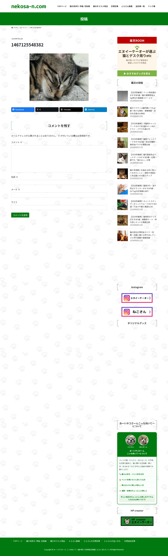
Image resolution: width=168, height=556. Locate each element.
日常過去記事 (129, 541)
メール (15, 189)
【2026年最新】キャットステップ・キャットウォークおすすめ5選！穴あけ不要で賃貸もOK (143, 204)
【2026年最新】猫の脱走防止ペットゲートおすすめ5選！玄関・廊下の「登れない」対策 (143, 157)
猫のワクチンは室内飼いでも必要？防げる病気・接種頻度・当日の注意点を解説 (143, 111)
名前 (14, 176)
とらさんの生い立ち (112, 541)
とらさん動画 (74, 541)
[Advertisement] (137, 264)
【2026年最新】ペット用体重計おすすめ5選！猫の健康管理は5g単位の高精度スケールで (143, 95)
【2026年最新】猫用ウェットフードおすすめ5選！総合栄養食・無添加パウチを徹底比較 (143, 142)
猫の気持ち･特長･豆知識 (36, 541)
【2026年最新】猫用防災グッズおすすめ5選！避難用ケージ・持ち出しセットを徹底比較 (143, 219)
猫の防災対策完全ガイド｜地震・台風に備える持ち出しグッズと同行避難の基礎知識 (143, 235)
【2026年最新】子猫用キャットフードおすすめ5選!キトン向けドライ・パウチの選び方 (143, 126)
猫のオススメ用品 (57, 541)
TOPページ (17, 541)
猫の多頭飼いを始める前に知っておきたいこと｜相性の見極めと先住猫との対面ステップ (143, 173)
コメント (16, 142)
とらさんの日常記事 (92, 541)
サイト (14, 202)
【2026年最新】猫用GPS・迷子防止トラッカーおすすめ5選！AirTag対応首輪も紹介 (143, 188)
